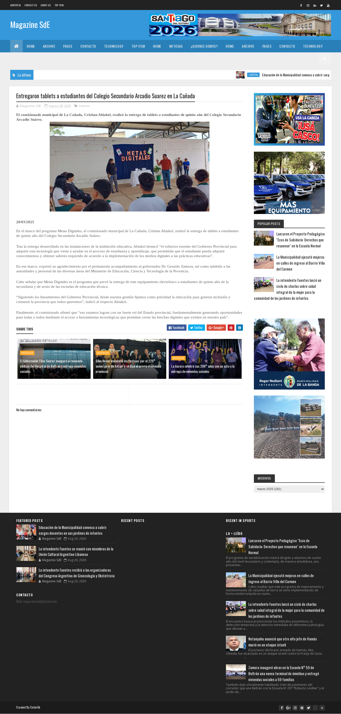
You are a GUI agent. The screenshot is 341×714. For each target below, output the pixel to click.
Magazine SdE (30, 24)
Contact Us (30, 5)
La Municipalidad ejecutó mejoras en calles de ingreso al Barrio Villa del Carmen (300, 263)
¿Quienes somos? (204, 46)
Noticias (176, 46)
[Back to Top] (322, 708)
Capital (237, 75)
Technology (114, 46)
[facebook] (301, 5)
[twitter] (321, 5)
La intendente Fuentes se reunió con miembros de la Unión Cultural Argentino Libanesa (76, 551)
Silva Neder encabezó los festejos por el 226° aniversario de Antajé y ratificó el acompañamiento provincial (128, 366)
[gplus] (288, 708)
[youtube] (328, 5)
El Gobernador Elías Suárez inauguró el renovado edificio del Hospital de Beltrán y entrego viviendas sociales (53, 366)
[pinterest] (302, 708)
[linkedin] (315, 5)
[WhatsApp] (315, 708)
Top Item (59, 5)
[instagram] (308, 5)
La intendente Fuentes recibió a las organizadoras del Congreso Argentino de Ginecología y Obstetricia (77, 572)
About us (46, 5)
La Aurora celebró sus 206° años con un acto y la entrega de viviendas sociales (202, 368)
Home (31, 46)
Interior (84, 105)
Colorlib (35, 707)
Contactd (88, 46)
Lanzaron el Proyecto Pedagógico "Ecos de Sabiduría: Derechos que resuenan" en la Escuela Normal (300, 239)
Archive (49, 46)
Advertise (15, 5)
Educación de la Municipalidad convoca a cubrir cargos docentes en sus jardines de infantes (73, 530)
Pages (67, 46)
